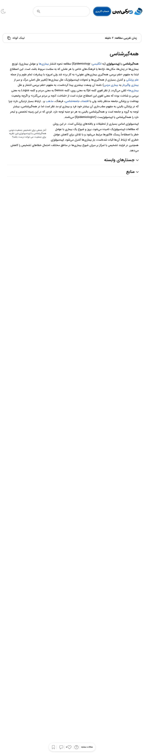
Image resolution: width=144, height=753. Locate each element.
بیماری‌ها (44, 64)
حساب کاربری (102, 11)
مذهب (49, 101)
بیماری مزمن (111, 85)
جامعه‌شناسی (72, 101)
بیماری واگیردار (130, 85)
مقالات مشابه (87, 747)
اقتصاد (85, 101)
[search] (38, 11)
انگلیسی (96, 64)
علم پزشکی (132, 80)
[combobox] (66, 11)
